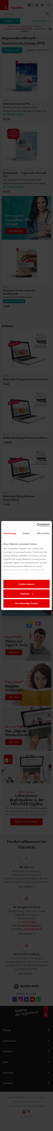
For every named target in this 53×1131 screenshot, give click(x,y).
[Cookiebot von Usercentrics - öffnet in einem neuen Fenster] (37, 525)
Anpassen (24, 593)
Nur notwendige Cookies (26, 603)
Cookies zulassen (26, 584)
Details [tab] (26, 533)
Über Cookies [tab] (43, 533)
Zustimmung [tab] (10, 533)
